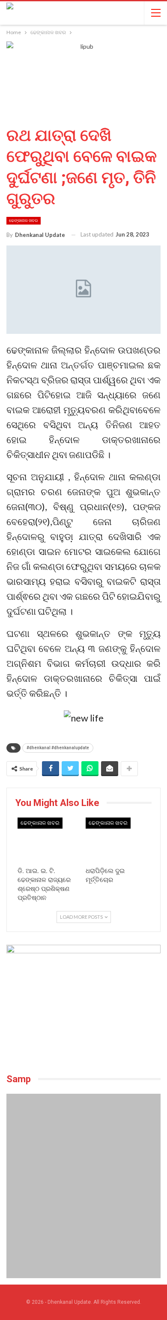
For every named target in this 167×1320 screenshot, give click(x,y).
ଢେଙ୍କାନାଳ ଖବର (23, 220)
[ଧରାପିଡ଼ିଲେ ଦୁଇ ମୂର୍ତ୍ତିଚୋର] (117, 840)
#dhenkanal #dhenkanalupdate (58, 747)
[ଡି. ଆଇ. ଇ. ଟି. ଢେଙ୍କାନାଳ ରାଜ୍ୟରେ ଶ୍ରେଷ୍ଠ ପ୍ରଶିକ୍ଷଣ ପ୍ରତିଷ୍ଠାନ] (49, 840)
